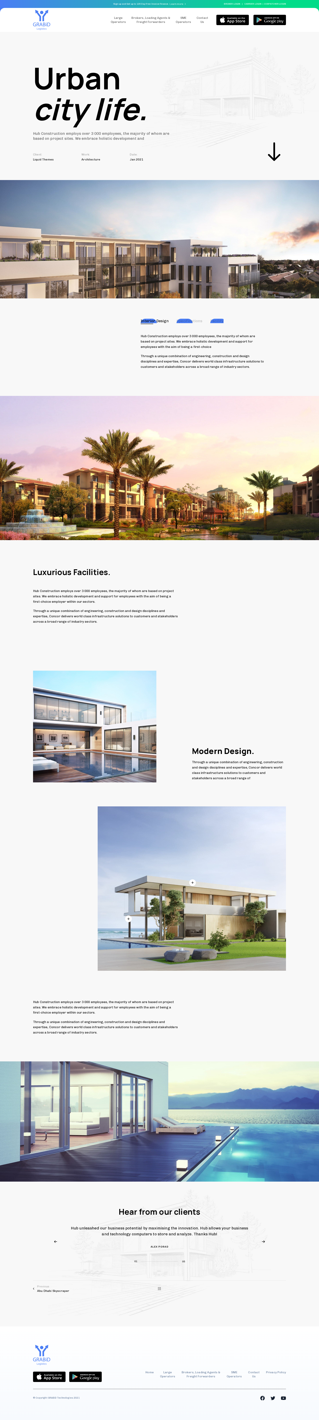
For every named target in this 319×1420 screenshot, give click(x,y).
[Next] (263, 1241)
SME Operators (183, 20)
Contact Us (254, 1374)
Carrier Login (253, 4)
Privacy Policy (276, 1372)
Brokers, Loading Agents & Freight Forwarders (150, 20)
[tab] (155, 321)
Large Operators (118, 20)
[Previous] (55, 1241)
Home (149, 1372)
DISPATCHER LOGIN (275, 4)
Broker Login (232, 4)
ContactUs (202, 20)
